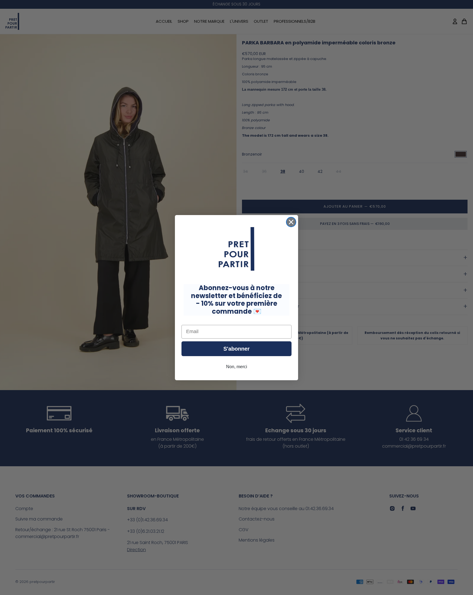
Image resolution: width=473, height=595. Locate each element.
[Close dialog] (291, 222)
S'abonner (236, 348)
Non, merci (236, 366)
